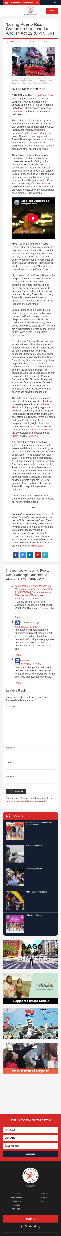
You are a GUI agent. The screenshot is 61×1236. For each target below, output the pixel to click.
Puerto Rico (18, 111)
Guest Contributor (16, 42)
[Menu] (10, 11)
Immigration (44, 1194)
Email (9, 762)
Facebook (48, 83)
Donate (52, 11)
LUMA (15, 436)
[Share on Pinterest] (38, 556)
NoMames (44, 1197)
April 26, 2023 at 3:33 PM (28, 598)
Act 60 (41, 183)
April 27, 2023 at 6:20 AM (28, 626)
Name (10, 748)
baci (22, 660)
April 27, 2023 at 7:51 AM (28, 664)
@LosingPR (37, 545)
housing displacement (40, 429)
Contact (44, 1201)
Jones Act (33, 436)
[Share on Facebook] (16, 556)
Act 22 (28, 120)
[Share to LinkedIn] (30, 556)
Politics (17, 1194)
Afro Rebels (16, 1209)
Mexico (17, 1205)
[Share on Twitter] (23, 556)
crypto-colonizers (32, 133)
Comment (12, 706)
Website (10, 776)
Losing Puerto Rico (43, 95)
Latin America (16, 1197)
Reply (18, 617)
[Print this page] (45, 556)
